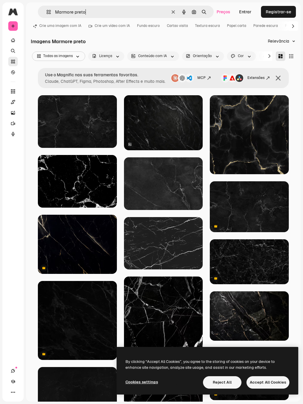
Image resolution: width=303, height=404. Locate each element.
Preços (223, 11)
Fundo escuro (148, 25)
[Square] (291, 56)
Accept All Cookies (268, 382)
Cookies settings (141, 381)
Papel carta (236, 25)
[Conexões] (13, 371)
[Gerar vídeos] (13, 123)
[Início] (13, 40)
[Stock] (13, 61)
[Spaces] (13, 102)
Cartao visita (177, 25)
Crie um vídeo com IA (112, 25)
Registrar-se (278, 11)
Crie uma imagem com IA (60, 25)
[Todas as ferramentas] (13, 91)
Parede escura (265, 25)
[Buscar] (13, 51)
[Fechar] (278, 78)
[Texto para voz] (13, 134)
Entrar (245, 11)
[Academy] (13, 381)
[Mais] (13, 392)
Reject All (222, 382)
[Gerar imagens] (13, 112)
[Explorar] (13, 72)
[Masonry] (280, 56)
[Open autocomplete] (46, 12)
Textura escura (207, 25)
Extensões (256, 77)
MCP (201, 77)
